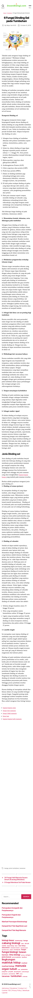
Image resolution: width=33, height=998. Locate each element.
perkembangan (25, 971)
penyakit (10, 971)
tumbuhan (16, 976)
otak (19, 969)
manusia (20, 965)
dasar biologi (10, 945)
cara (22, 943)
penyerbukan (17, 971)
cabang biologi (11, 943)
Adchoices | (6, 988)
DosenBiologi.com (14, 984)
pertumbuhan (12, 973)
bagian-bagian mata (9, 708)
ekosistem (6, 948)
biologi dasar (8, 940)
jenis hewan (6, 957)
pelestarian (24, 969)
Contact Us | (22, 988)
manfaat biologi (8, 966)
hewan (22, 952)
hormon (5, 955)
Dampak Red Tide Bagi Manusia (14, 930)
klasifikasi (24, 957)
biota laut (6, 716)
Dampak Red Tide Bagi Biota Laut (14, 926)
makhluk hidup (11, 962)
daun (16, 945)
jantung (23, 955)
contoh (4, 945)
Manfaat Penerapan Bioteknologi (14, 922)
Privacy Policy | (17, 990)
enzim (11, 949)
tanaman (22, 868)
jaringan (28, 955)
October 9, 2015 (25, 25)
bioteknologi (18, 940)
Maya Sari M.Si (11, 25)
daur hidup (21, 946)
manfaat (24, 963)
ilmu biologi (14, 955)
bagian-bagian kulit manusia (12, 719)
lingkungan (8, 959)
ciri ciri (27, 943)
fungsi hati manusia (9, 711)
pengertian (4, 971)
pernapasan (5, 973)
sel (17, 973)
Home (4, 13)
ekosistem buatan (15, 947)
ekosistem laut (5, 949)
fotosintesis (17, 949)
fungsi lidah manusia (10, 713)
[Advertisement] (16, 793)
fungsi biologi (10, 952)
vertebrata (24, 976)
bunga (6, 868)
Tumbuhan (9, 13)
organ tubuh (9, 968)
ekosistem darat (24, 947)
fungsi (23, 949)
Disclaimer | (14, 988)
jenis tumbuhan (14, 868)
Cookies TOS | (7, 990)
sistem (21, 973)
